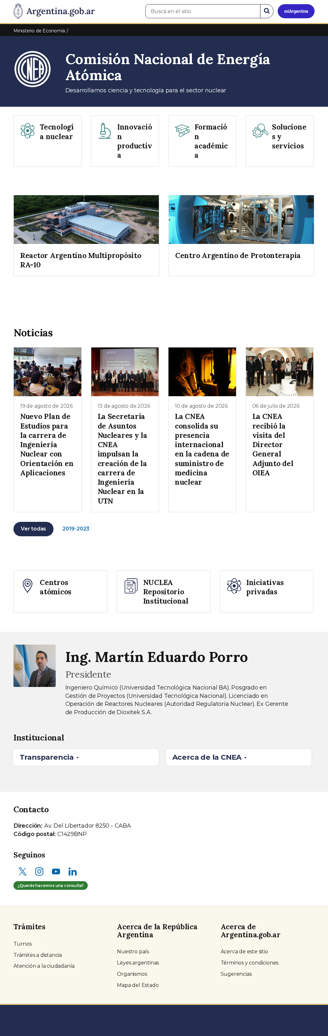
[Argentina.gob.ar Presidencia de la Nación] (54, 11)
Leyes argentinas (138, 963)
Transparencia (48, 757)
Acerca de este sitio (244, 951)
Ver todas (33, 529)
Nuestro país (133, 951)
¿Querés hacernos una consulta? (51, 885)
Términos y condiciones (250, 963)
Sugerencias (236, 974)
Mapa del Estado (138, 985)
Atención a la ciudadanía (44, 966)
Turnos (22, 944)
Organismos (132, 974)
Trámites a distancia (37, 955)
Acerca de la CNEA (207, 757)
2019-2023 (75, 529)
